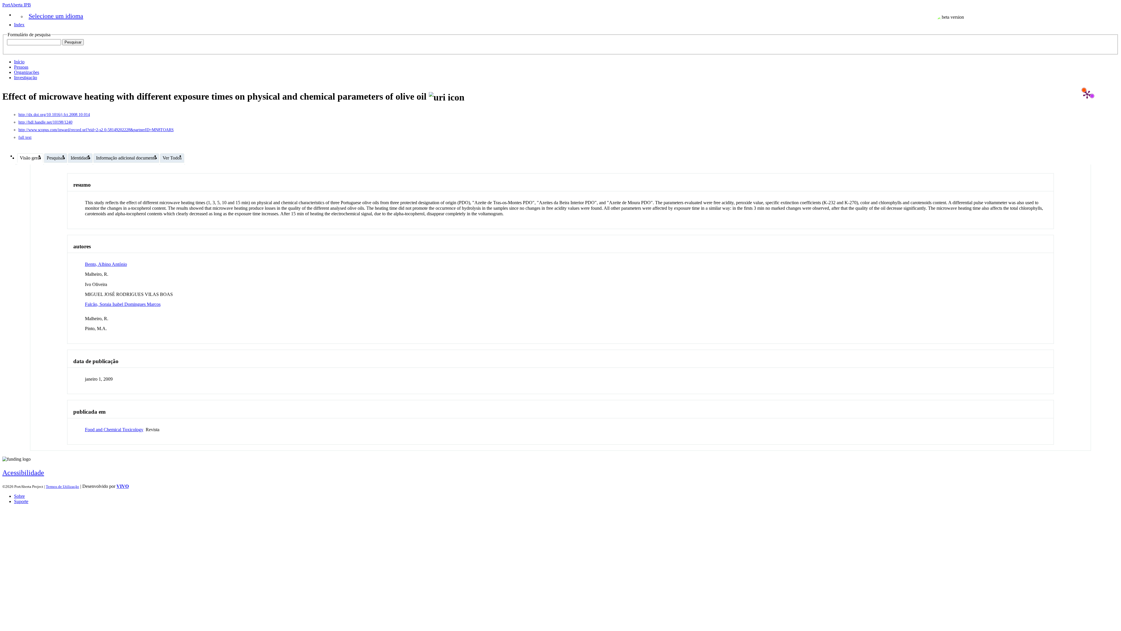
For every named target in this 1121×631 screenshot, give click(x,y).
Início (19, 61)
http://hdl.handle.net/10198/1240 (45, 122)
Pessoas (21, 67)
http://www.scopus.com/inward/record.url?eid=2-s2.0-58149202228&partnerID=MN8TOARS (96, 130)
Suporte (21, 501)
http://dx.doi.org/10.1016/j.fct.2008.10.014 (54, 114)
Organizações (26, 72)
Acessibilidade (23, 472)
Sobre (19, 496)
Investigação (25, 77)
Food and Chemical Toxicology (114, 429)
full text (25, 137)
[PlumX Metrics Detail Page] (1087, 94)
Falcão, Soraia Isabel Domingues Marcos (123, 304)
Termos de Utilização (62, 486)
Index (19, 24)
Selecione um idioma (56, 16)
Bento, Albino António (106, 264)
